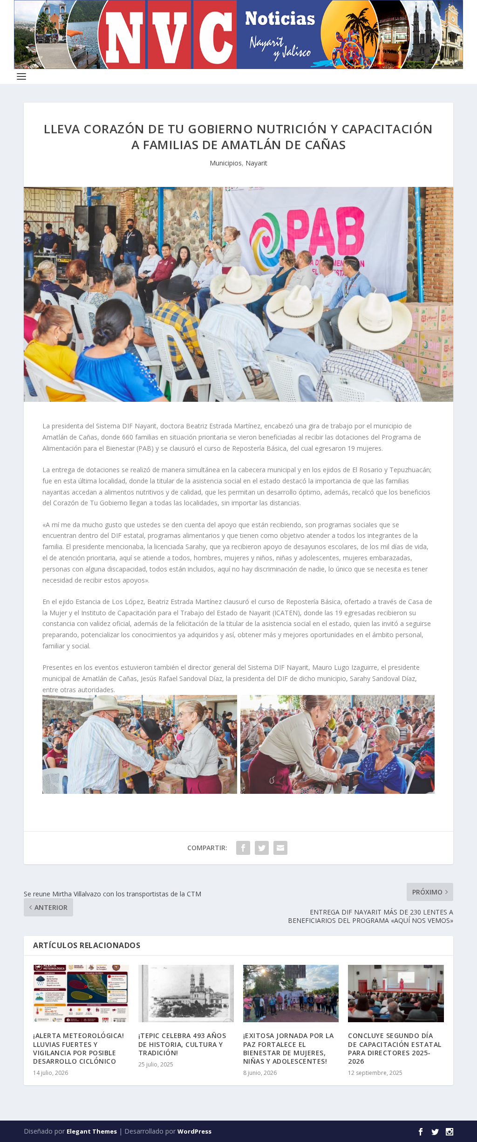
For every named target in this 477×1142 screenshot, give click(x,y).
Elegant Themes (92, 1131)
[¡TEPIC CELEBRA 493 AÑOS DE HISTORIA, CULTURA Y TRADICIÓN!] (186, 993)
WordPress (194, 1131)
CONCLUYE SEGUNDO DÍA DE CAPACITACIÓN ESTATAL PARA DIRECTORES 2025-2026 (395, 1048)
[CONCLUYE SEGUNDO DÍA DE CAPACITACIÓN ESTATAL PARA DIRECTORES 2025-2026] (395, 993)
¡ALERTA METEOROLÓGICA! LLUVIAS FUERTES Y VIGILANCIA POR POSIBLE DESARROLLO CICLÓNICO (78, 1048)
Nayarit (256, 162)
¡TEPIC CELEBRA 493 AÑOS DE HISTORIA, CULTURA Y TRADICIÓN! (182, 1044)
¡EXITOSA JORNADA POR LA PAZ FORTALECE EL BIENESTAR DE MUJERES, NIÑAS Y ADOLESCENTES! (288, 1048)
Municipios (226, 162)
